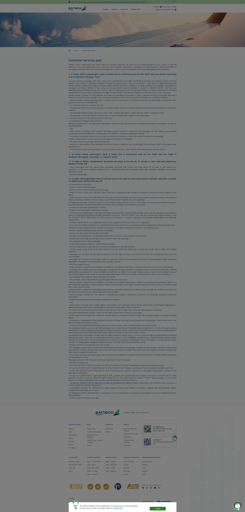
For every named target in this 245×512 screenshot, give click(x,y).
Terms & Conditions (131, 506)
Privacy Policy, (118, 506)
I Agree (157, 509)
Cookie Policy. (118, 508)
